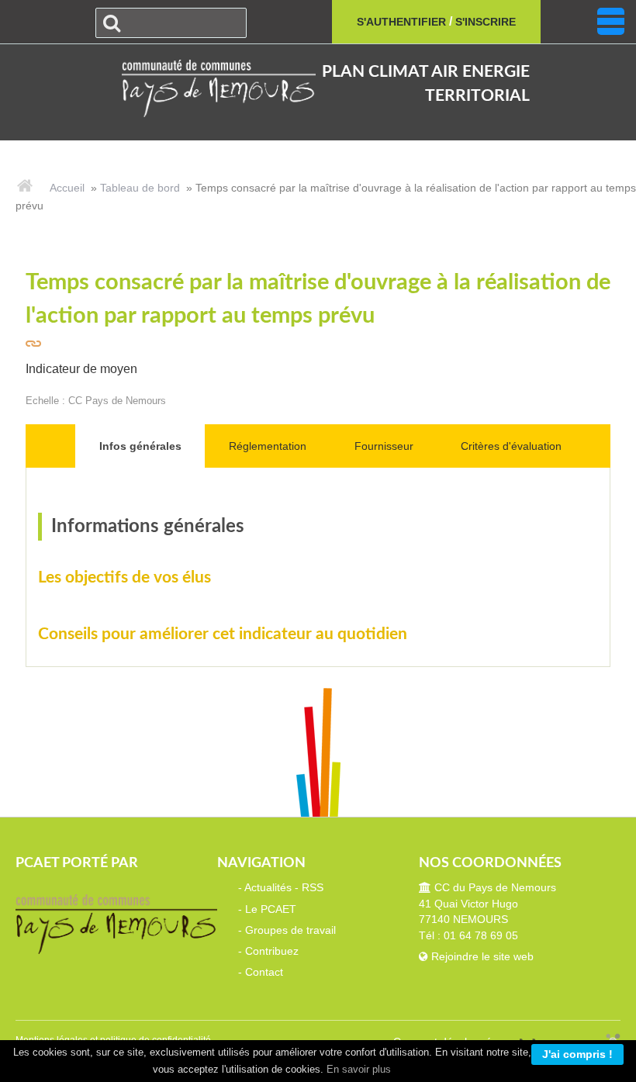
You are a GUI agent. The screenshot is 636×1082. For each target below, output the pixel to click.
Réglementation (267, 446)
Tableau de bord (140, 187)
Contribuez (272, 951)
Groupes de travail (290, 930)
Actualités (268, 888)
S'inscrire (485, 22)
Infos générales (140, 446)
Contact (264, 972)
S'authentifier (401, 22)
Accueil (67, 187)
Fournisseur (383, 446)
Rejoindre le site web (481, 957)
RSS (312, 888)
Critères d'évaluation (511, 446)
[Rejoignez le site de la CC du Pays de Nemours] (211, 87)
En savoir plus (359, 1069)
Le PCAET (270, 909)
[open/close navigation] (610, 21)
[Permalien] (34, 344)
